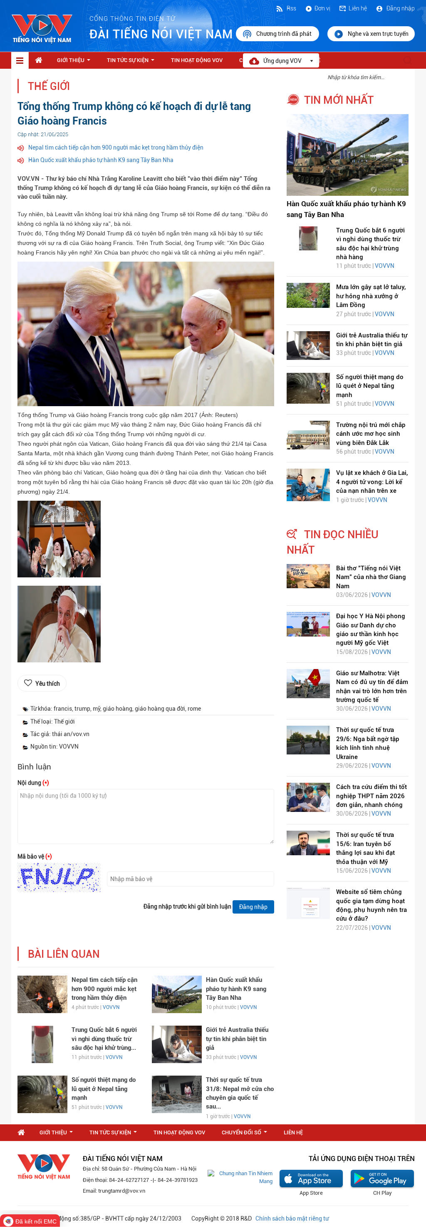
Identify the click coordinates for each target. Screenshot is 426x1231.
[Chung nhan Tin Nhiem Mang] (240, 1177)
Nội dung (33, 782)
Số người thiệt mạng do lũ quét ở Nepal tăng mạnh (104, 1088)
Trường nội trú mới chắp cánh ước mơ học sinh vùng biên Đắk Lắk (371, 434)
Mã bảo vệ (34, 856)
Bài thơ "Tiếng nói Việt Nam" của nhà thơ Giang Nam (371, 577)
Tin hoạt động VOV (197, 60)
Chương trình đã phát (284, 33)
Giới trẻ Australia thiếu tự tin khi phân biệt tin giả (237, 1038)
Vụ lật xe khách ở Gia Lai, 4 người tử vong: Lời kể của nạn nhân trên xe (372, 481)
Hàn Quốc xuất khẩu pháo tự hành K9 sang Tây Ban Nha (100, 160)
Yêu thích (47, 683)
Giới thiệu (75, 62)
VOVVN (111, 1007)
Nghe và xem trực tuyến (378, 33)
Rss (290, 8)
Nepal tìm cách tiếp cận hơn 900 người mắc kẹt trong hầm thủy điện (115, 147)
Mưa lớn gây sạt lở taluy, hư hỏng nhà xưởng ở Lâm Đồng (371, 296)
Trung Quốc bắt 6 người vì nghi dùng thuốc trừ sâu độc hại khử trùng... (104, 1038)
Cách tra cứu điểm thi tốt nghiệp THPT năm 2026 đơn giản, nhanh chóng (371, 796)
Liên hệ (358, 8)
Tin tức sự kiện (132, 62)
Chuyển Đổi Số (246, 1134)
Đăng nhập (400, 8)
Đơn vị (322, 8)
